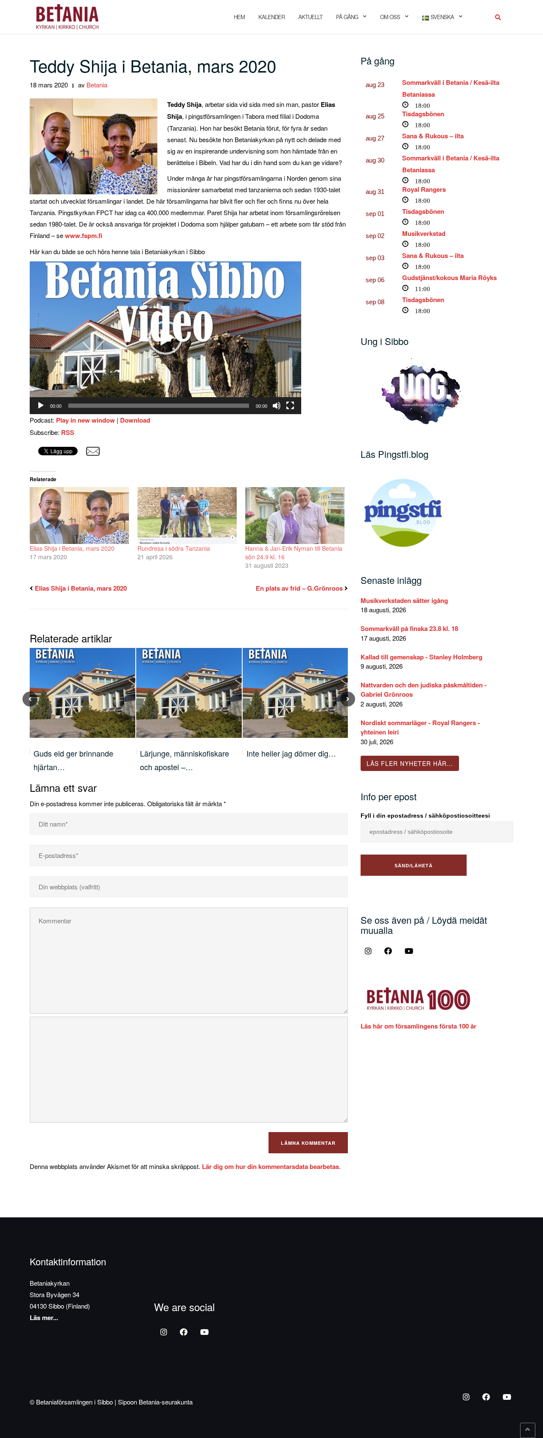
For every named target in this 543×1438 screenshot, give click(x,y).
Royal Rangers (424, 189)
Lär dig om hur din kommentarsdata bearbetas (270, 1166)
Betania (97, 84)
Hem (239, 17)
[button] (165, 338)
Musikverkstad (423, 233)
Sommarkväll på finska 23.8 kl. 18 (409, 628)
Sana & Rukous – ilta (433, 135)
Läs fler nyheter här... (410, 763)
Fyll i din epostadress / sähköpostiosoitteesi (425, 815)
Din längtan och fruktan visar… (285, 760)
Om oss (390, 17)
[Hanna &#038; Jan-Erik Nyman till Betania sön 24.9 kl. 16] (294, 515)
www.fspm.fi (83, 235)
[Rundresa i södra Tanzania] (187, 515)
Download (135, 420)
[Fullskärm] (290, 405)
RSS (67, 432)
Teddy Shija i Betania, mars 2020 (153, 65)
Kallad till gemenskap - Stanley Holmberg (421, 657)
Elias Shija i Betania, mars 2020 (72, 548)
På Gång (347, 17)
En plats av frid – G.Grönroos (299, 588)
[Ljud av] (276, 405)
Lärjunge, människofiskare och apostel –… (78, 760)
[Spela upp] (40, 405)
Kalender (271, 17)
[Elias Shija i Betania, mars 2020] (79, 515)
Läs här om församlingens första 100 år (418, 1026)
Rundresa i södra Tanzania (173, 548)
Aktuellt (310, 17)
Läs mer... (44, 1317)
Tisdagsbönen (423, 113)
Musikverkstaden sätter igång (404, 600)
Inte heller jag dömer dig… (185, 753)
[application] (165, 337)
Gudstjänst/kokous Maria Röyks (449, 277)
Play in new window (85, 420)
